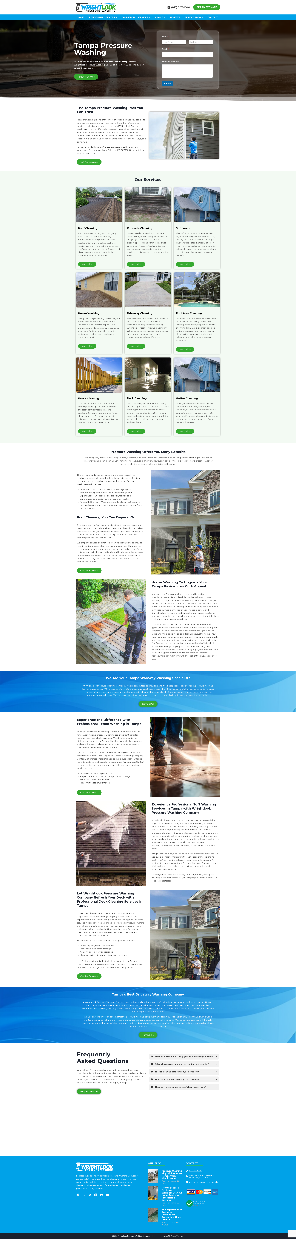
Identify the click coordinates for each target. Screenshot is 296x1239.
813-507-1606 (122, 65)
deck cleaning (112, 961)
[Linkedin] (102, 1195)
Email (165, 49)
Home (80, 17)
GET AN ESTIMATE (207, 7)
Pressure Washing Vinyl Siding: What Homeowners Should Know (172, 1175)
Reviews (175, 17)
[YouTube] (107, 1195)
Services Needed (171, 61)
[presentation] (153, 1176)
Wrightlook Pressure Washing (112, 1176)
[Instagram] (96, 1195)
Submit (167, 83)
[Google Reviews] (84, 1195)
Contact (213, 17)
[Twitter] (90, 1195)
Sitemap (155, 1236)
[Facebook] (78, 1195)
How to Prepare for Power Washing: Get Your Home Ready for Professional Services (172, 1194)
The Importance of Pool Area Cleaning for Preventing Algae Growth (172, 1215)
